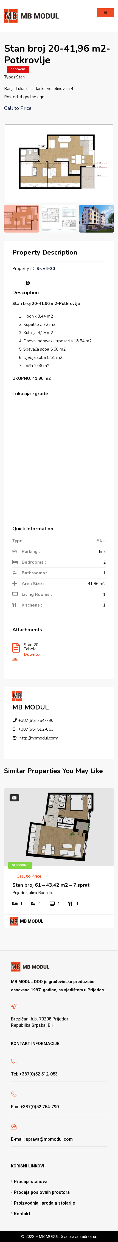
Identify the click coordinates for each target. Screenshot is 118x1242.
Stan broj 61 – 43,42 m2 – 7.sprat (50, 885)
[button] (105, 12)
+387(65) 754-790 (36, 720)
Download (26, 657)
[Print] (28, 283)
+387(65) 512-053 (36, 729)
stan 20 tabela (31, 647)
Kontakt (22, 1213)
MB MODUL (30, 707)
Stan (20, 77)
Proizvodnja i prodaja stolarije (44, 1203)
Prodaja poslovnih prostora (42, 1192)
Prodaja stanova (30, 1181)
